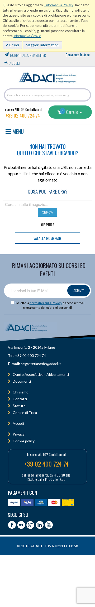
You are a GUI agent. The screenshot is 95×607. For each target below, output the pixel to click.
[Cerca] (85, 95)
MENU (17, 131)
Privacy (19, 434)
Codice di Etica (25, 412)
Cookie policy (24, 441)
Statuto (19, 405)
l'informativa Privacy (58, 5)
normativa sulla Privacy (46, 303)
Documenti (22, 381)
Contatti (20, 399)
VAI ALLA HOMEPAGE (47, 238)
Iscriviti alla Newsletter (28, 55)
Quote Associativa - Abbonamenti (41, 374)
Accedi (15, 63)
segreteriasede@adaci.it (41, 363)
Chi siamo (20, 392)
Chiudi (13, 45)
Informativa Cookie (27, 36)
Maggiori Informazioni (42, 45)
